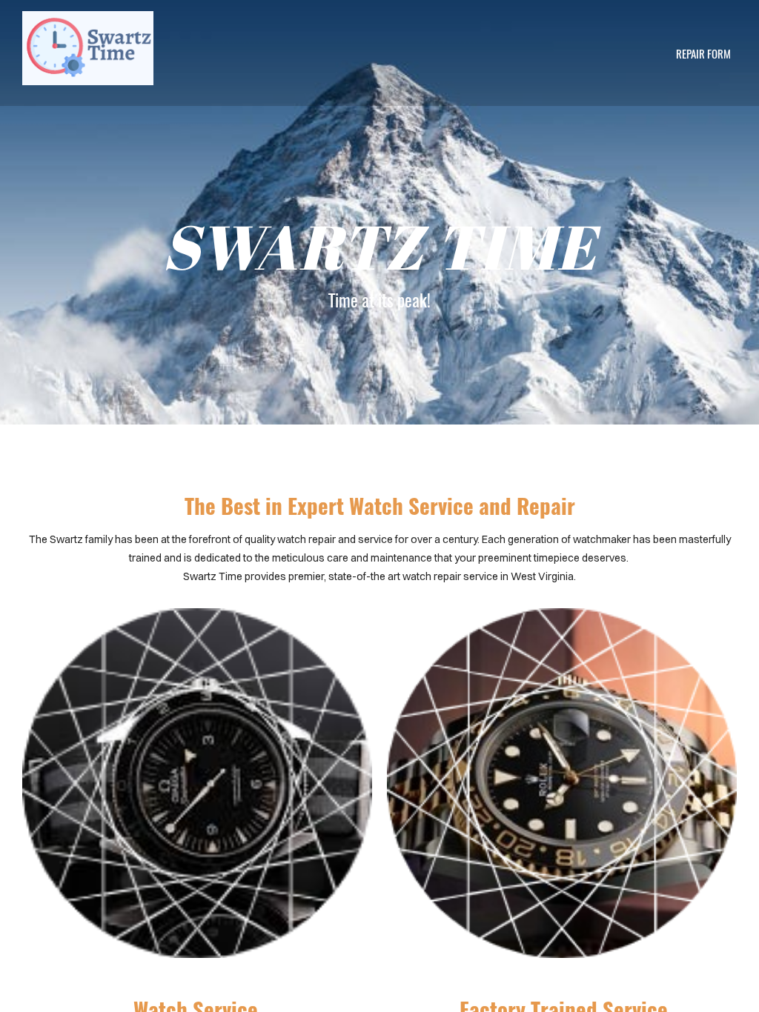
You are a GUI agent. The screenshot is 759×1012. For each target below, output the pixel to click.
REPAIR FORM (703, 53)
